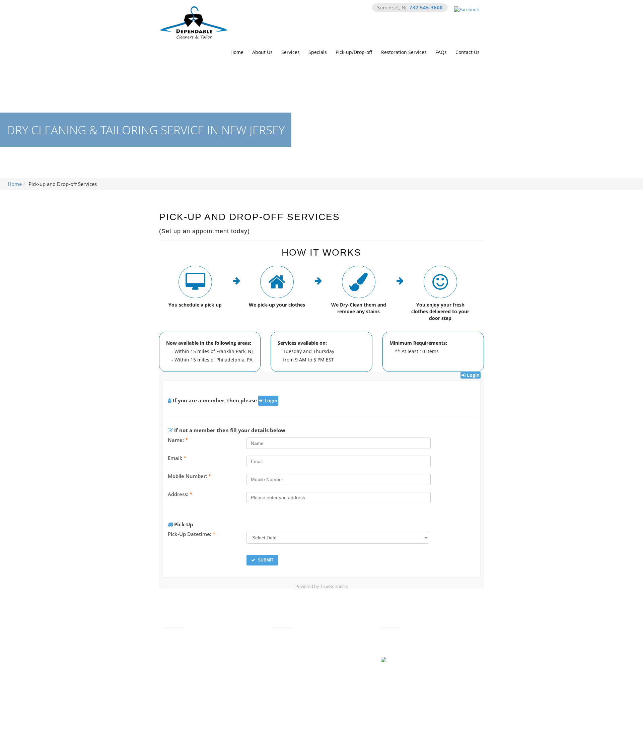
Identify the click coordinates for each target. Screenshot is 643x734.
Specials (317, 52)
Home (236, 52)
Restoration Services (404, 52)
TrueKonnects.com (335, 727)
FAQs (441, 52)
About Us (262, 52)
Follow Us (418, 660)
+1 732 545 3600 (301, 650)
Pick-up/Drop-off (354, 52)
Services (290, 52)
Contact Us (467, 52)
